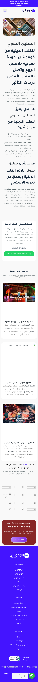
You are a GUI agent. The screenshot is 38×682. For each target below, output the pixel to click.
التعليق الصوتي (20, 44)
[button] (5, 10)
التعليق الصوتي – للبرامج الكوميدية (19, 443)
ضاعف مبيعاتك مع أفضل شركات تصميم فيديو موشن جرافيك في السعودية (19, 3)
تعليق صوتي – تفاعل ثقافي (19, 383)
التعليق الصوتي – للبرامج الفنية (19, 322)
